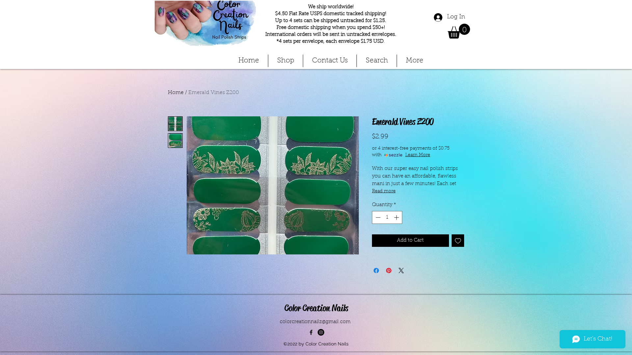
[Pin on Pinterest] (389, 270)
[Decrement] (377, 217)
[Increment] (397, 217)
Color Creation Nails (316, 308)
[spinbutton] (387, 217)
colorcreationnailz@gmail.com (315, 322)
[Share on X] (401, 270)
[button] (459, 31)
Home (176, 92)
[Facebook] (311, 332)
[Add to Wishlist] (458, 240)
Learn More (417, 155)
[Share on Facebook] (376, 270)
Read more (384, 191)
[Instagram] (321, 332)
